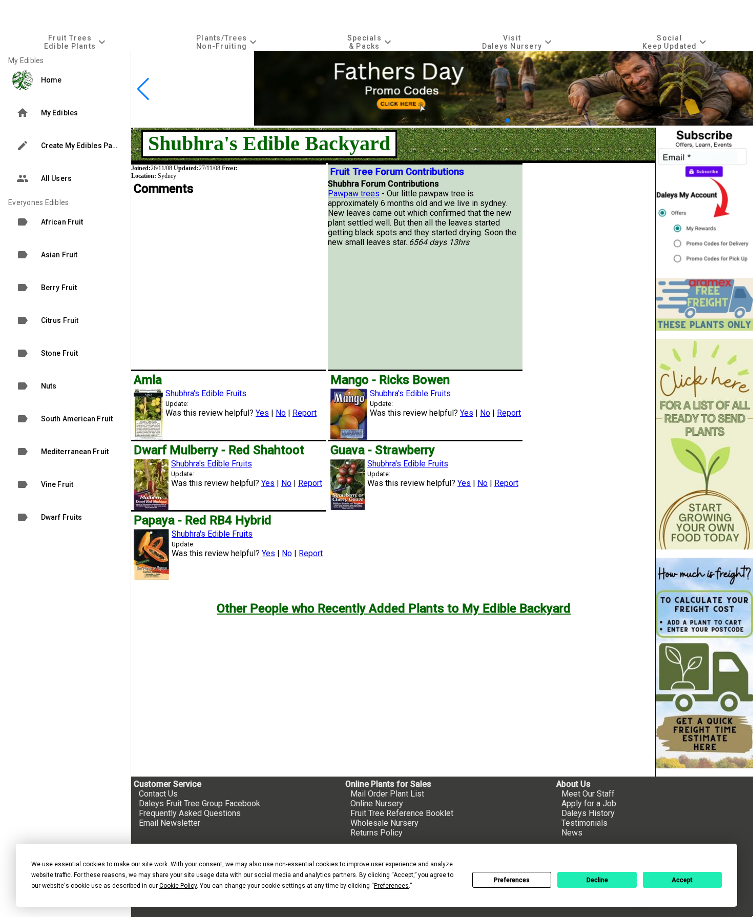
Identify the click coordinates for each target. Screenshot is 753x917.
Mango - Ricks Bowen (390, 380)
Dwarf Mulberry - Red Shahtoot (219, 450)
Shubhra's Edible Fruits (205, 393)
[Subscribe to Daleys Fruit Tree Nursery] (704, 199)
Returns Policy (376, 833)
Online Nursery (376, 803)
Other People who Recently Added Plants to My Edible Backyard (394, 608)
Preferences (512, 880)
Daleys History (588, 813)
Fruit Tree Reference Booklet (401, 813)
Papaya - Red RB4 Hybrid (202, 520)
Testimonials (584, 823)
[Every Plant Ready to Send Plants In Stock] (704, 444)
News (571, 833)
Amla (148, 380)
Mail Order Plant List (387, 794)
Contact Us (158, 794)
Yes (262, 413)
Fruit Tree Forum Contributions (397, 171)
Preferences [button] (391, 885)
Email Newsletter (169, 823)
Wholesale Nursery (384, 823)
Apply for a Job (588, 803)
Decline (597, 880)
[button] (499, 120)
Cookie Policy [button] (178, 885)
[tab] (76, 42)
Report (304, 413)
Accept (682, 880)
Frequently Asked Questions (190, 813)
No (281, 413)
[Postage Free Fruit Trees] (704, 304)
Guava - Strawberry (382, 450)
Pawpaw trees (354, 193)
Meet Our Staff (588, 794)
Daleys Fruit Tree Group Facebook (199, 803)
